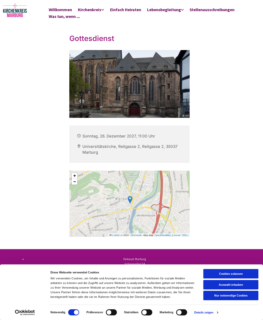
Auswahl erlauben (231, 284)
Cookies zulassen (231, 273)
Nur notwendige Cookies (231, 295)
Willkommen (60, 9)
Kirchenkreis (89, 9)
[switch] (111, 312)
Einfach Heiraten (125, 9)
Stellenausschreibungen (212, 9)
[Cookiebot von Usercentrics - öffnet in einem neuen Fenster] (25, 312)
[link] (91, 10)
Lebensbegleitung (164, 9)
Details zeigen (203, 312)
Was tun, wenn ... (64, 16)
